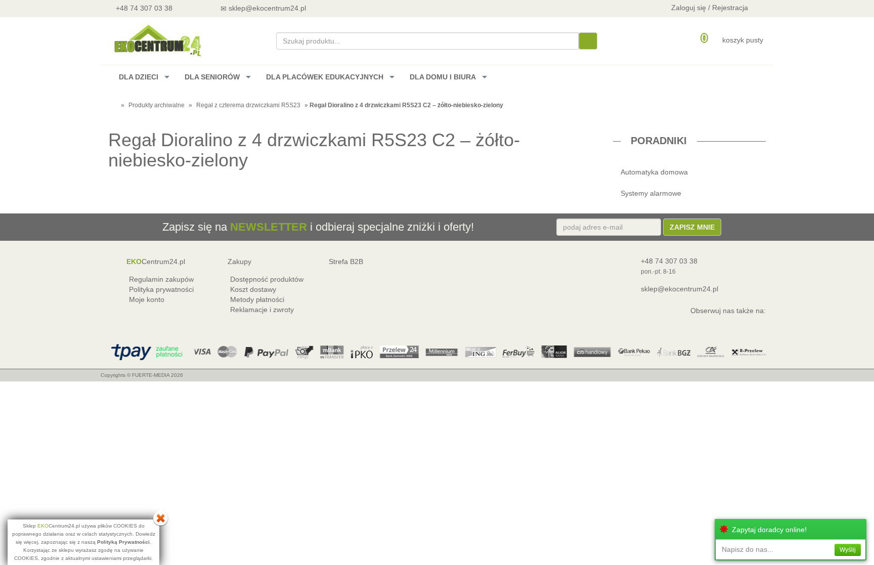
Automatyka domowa (654, 172)
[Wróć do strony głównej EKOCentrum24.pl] (156, 40)
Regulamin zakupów (161, 279)
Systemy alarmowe (651, 193)
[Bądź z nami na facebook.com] (371, 8)
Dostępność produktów (266, 279)
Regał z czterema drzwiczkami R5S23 (248, 105)
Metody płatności (257, 299)
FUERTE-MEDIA (150, 375)
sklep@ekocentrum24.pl (679, 289)
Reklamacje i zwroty (262, 310)
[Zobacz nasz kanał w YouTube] (344, 8)
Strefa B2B (346, 261)
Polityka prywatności (161, 289)
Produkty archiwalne (156, 105)
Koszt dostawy (253, 289)
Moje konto (146, 299)
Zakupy (239, 261)
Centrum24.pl (155, 261)
